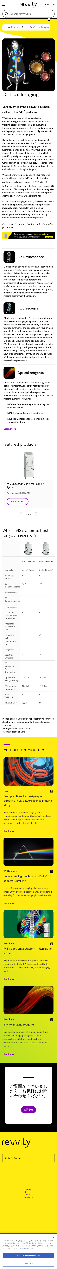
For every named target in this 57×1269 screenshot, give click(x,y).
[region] (28, 1251)
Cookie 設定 (28, 1264)
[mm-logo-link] (28, 4)
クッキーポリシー (26, 1248)
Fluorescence (28, 308)
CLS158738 (24, 493)
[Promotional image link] (28, 235)
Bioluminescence (31, 257)
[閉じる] (53, 1237)
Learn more (10, 428)
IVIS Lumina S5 (29, 561)
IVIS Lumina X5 (46, 561)
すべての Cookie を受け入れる (28, 1255)
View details (17, 501)
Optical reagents (31, 372)
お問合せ (28, 1109)
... (4, 27)
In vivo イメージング (21, 27)
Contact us (50, 4)
